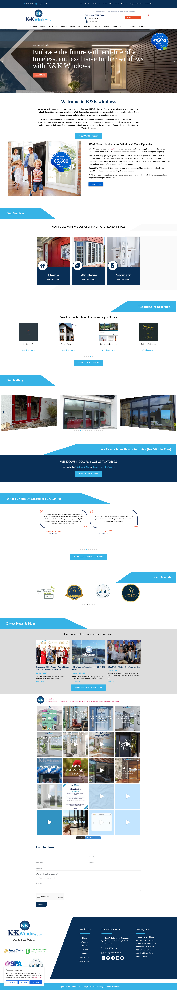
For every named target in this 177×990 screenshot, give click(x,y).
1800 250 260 (82, 467)
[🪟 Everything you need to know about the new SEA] (127, 770)
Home (81, 4)
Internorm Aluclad (83, 26)
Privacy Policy (37, 977)
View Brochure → (28, 350)
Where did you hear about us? (47, 874)
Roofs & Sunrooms (110, 26)
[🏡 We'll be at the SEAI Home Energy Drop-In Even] (49, 718)
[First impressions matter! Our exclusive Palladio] (101, 796)
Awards (105, 4)
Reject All (24, 982)
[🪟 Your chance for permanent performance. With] (49, 744)
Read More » (40, 681)
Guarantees (141, 26)
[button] (2, 61)
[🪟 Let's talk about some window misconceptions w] (127, 822)
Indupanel (63, 26)
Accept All (36, 982)
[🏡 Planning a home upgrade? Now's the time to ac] (101, 718)
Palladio (72, 26)
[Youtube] (117, 958)
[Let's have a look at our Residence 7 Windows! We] (101, 822)
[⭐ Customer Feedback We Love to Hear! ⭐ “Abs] (75, 796)
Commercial (95, 26)
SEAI (113, 149)
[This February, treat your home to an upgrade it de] (49, 796)
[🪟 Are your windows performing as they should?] (75, 822)
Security (122, 26)
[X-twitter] (108, 958)
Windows (33, 26)
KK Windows (114, 987)
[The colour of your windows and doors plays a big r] (127, 744)
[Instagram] (113, 958)
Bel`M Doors (53, 26)
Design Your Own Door (136, 4)
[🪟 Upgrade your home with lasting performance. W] (75, 718)
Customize (12, 982)
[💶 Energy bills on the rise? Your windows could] (127, 796)
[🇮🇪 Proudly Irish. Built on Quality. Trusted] (49, 822)
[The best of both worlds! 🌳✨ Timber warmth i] (101, 744)
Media (111, 4)
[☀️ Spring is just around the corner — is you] (75, 744)
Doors (42, 26)
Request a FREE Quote (103, 467)
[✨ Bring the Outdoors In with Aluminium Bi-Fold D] (101, 770)
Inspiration (124, 4)
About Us (87, 4)
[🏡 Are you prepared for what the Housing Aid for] (127, 718)
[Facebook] (103, 958)
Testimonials (96, 4)
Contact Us (148, 4)
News (117, 4)
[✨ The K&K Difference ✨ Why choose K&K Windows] (49, 770)
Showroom (131, 26)
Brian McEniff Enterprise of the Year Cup (123, 667)
